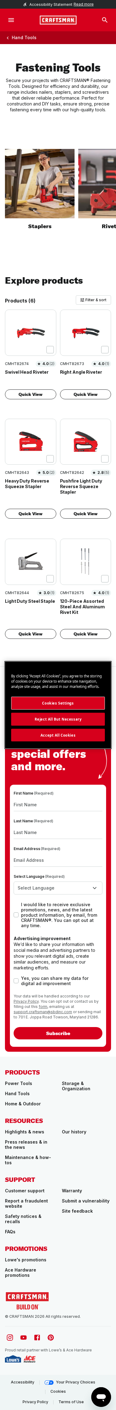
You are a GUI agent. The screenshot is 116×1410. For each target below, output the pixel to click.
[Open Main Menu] (11, 20)
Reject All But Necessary (58, 719)
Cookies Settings (58, 703)
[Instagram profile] (10, 1337)
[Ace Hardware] (30, 1359)
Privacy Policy (26, 1001)
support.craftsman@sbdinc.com (43, 1011)
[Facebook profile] (37, 1337)
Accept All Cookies (58, 735)
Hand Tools (24, 37)
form (43, 1006)
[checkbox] (50, 349)
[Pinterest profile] (51, 1337)
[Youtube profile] (23, 1337)
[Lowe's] (13, 1359)
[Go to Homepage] (58, 20)
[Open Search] (105, 20)
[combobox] (58, 888)
